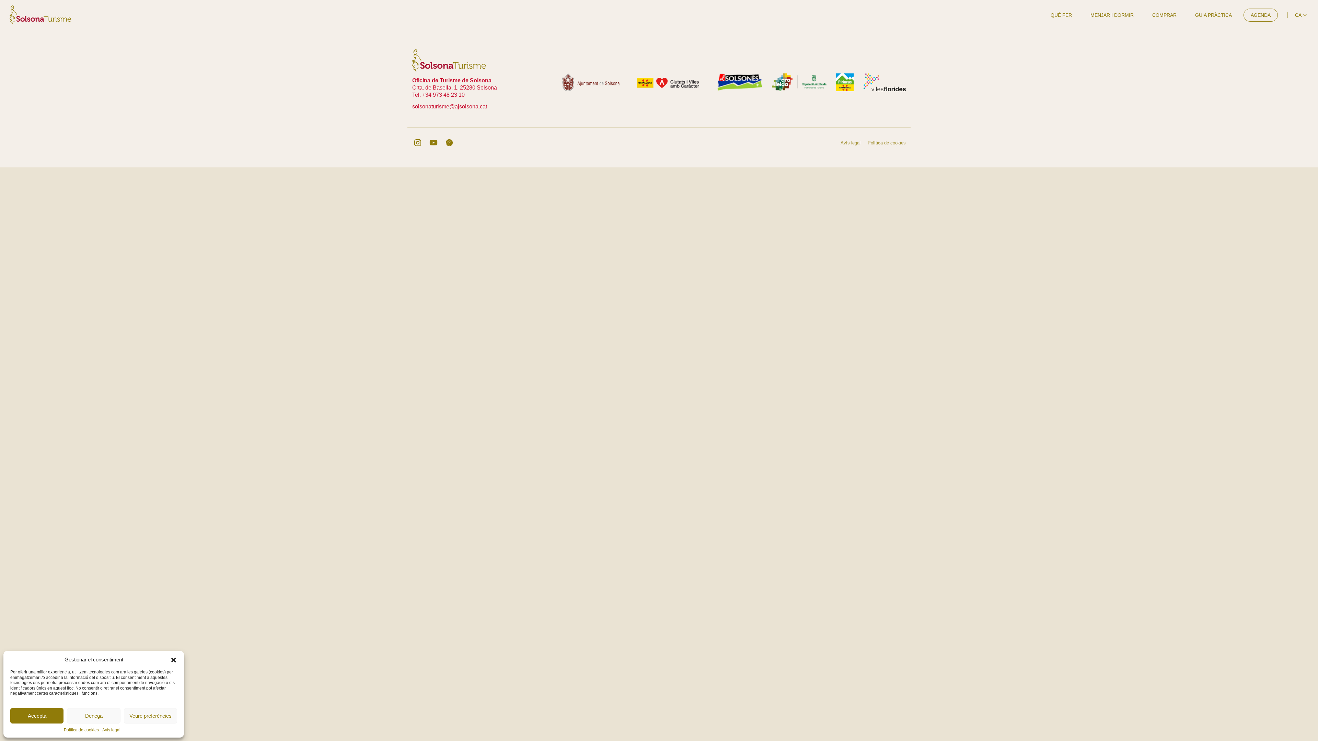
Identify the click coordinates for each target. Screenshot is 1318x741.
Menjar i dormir (1112, 15)
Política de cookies (81, 730)
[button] (173, 659)
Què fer (1061, 15)
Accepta (37, 716)
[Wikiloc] (449, 142)
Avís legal (111, 730)
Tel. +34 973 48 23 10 (438, 95)
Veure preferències (150, 716)
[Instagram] (417, 142)
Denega (94, 716)
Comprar (1164, 15)
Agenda (1261, 15)
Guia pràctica (1213, 15)
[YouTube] (433, 142)
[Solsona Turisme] (40, 14)
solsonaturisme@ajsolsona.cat (449, 106)
